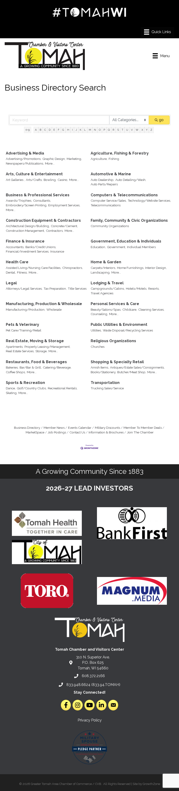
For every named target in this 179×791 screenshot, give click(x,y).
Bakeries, (12, 367)
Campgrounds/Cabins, (108, 288)
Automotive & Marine (111, 174)
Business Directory (27, 427)
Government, (116, 247)
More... (50, 163)
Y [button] (147, 129)
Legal (11, 283)
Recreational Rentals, (62, 388)
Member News (54, 427)
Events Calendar (79, 427)
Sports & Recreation (25, 382)
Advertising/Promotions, (23, 159)
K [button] (80, 129)
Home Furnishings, (130, 268)
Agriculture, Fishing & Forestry (120, 153)
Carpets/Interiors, (103, 268)
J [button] (76, 129)
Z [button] (151, 129)
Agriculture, (99, 159)
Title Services (77, 288)
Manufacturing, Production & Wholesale (44, 304)
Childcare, (129, 309)
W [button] (137, 129)
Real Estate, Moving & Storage (35, 341)
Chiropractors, (72, 268)
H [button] (68, 129)
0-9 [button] (28, 129)
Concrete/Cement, (64, 226)
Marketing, (74, 159)
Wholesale (54, 309)
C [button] (45, 129)
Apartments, (14, 346)
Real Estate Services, (20, 351)
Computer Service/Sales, (109, 200)
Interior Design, (156, 268)
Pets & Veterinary (22, 324)
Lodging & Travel (107, 283)
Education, (98, 247)
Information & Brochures (106, 432)
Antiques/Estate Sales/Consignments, (137, 367)
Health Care (17, 262)
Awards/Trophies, (19, 200)
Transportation (105, 382)
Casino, (63, 180)
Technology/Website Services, (149, 200)
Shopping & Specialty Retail (117, 362)
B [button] (40, 129)
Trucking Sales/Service (107, 388)
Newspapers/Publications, (25, 163)
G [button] (63, 129)
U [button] (127, 129)
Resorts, (153, 288)
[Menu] (157, 32)
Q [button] (109, 129)
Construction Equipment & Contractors (43, 220)
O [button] (100, 129)
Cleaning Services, (151, 309)
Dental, (11, 272)
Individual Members (141, 247)
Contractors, (54, 230)
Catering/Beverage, (57, 367)
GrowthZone (151, 784)
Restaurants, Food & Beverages (36, 362)
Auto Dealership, (102, 180)
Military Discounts (107, 427)
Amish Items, (100, 367)
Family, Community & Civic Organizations (129, 220)
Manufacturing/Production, (25, 309)
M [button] (90, 129)
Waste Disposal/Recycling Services (128, 330)
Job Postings (57, 432)
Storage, (41, 351)
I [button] (72, 129)
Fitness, (22, 272)
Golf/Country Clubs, (32, 388)
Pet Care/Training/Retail (23, 330)
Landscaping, (100, 272)
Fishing (114, 159)
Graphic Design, (53, 159)
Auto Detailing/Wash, (130, 180)
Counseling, (99, 314)
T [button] (122, 129)
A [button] (36, 129)
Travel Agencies (102, 293)
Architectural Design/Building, (28, 226)
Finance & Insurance (25, 241)
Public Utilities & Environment (119, 324)
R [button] (113, 129)
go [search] (161, 120)
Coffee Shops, (16, 372)
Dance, (11, 388)
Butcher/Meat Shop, (131, 372)
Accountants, (15, 247)
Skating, (11, 393)
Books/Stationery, (103, 372)
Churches (97, 346)
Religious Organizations (113, 341)
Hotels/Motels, (136, 288)
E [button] (54, 129)
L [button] (85, 129)
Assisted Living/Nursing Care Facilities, (33, 268)
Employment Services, (64, 205)
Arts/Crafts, (34, 180)
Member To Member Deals (143, 427)
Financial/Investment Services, (27, 251)
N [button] (95, 129)
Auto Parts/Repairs (104, 184)
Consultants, (42, 200)
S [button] (118, 129)
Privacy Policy (90, 720)
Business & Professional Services (37, 195)
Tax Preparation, (55, 288)
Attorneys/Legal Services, (24, 288)
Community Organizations (110, 226)
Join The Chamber (140, 432)
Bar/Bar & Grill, (31, 367)
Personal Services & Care (115, 304)
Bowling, (50, 180)
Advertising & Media (25, 153)
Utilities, (96, 330)
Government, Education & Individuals (126, 241)
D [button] (50, 129)
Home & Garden (106, 262)
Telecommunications (105, 205)
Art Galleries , (15, 180)
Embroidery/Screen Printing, (26, 205)
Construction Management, (25, 230)
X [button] (142, 129)
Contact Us (77, 432)
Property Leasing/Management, (47, 346)
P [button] (104, 129)
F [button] (58, 129)
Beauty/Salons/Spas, (106, 309)
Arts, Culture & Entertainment (34, 174)
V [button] (132, 129)
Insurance (57, 251)
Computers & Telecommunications (124, 195)
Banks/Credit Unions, (40, 247)
